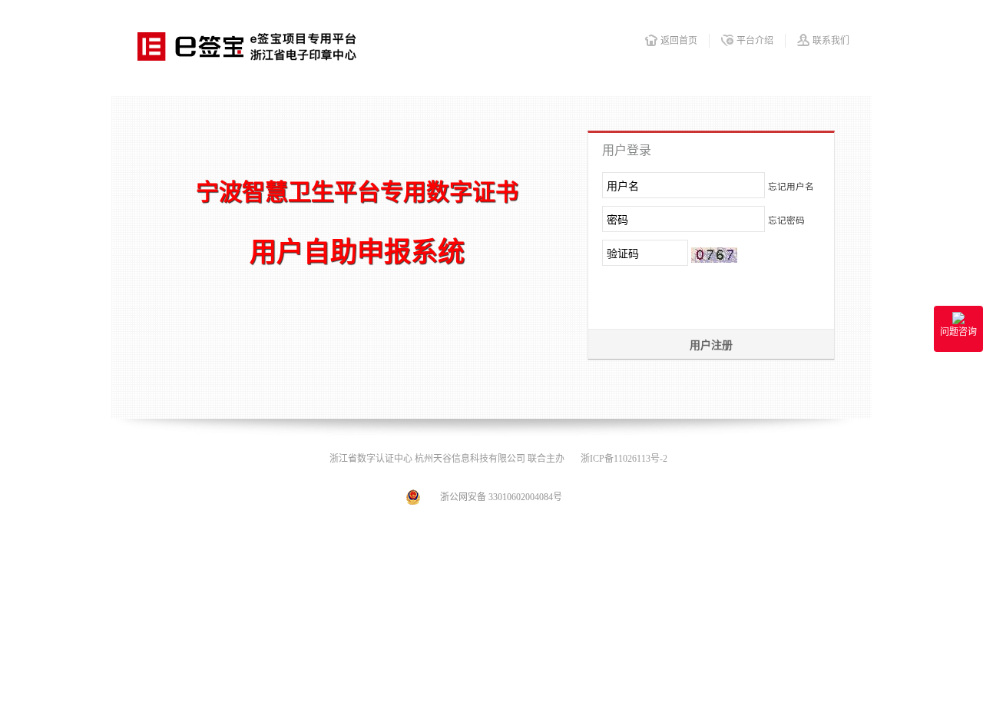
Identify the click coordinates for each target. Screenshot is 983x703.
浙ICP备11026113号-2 (624, 458)
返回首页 (678, 40)
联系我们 (831, 40)
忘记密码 (786, 221)
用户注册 (711, 345)
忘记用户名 (791, 187)
